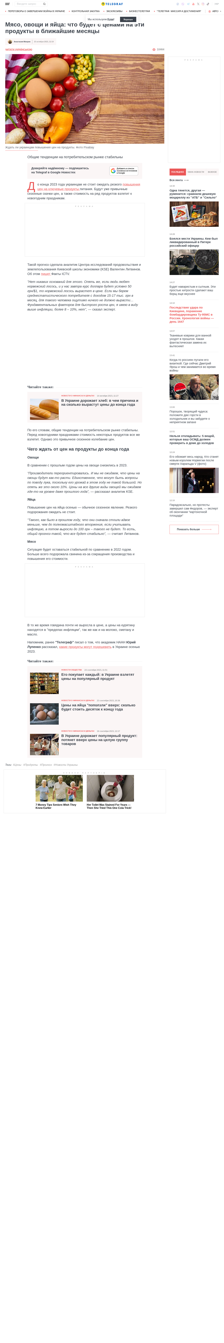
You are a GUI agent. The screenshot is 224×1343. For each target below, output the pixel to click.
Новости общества (71, 670)
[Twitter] (198, 4)
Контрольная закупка (86, 11)
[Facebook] (177, 3)
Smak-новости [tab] (196, 172)
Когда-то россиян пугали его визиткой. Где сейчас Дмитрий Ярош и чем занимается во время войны (193, 365)
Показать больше (188, 529)
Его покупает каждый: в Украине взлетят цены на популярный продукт (97, 677)
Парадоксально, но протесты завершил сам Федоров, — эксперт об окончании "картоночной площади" (194, 510)
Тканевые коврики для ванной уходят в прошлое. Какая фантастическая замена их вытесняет (190, 341)
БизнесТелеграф (139, 11)
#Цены (17, 764)
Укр (216, 4)
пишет (46, 274)
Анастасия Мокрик (22, 42)
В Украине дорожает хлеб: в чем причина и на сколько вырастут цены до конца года (99, 403)
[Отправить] (44, 4)
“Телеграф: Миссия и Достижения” (179, 11)
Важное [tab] (212, 172)
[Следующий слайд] (220, 11)
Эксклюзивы (114, 11)
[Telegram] (188, 3)
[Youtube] (193, 4)
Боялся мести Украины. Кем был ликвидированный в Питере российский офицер (194, 242)
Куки (110, 19)
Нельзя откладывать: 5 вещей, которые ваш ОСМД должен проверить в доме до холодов (192, 439)
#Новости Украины (66, 764)
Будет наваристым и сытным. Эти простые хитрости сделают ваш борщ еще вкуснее (193, 290)
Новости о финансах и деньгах (77, 396)
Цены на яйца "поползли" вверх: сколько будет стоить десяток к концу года (98, 707)
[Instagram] (203, 3)
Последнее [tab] (177, 172)
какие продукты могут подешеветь (85, 647)
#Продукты (30, 764)
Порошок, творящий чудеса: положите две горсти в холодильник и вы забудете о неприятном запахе (190, 417)
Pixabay (89, 147)
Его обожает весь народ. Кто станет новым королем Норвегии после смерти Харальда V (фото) (194, 460)
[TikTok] (208, 4)
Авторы (217, 11)
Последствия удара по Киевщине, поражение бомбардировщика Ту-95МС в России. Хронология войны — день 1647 (192, 314)
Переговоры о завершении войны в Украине (36, 11)
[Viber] (183, 4)
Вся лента (176, 180)
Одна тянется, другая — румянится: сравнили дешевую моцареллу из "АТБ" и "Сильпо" (193, 194)
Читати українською (18, 49)
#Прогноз (46, 764)
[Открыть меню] (7, 4)
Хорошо (128, 19)
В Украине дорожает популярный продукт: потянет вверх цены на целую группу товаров (99, 740)
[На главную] (112, 4)
